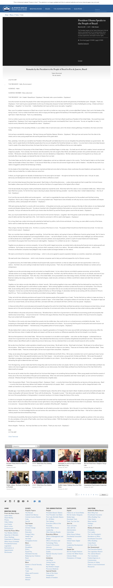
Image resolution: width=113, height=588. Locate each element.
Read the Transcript (83, 43)
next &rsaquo (103, 495)
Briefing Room (36, 9)
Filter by (9, 446)
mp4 (87, 40)
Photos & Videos (14, 15)
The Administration (62, 9)
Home (15, 9)
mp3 (97, 40)
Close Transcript (13, 436)
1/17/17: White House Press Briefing (42, 463)
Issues (47, 9)
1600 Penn (78, 9)
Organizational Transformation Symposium (95, 485)
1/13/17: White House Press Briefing (42, 485)
